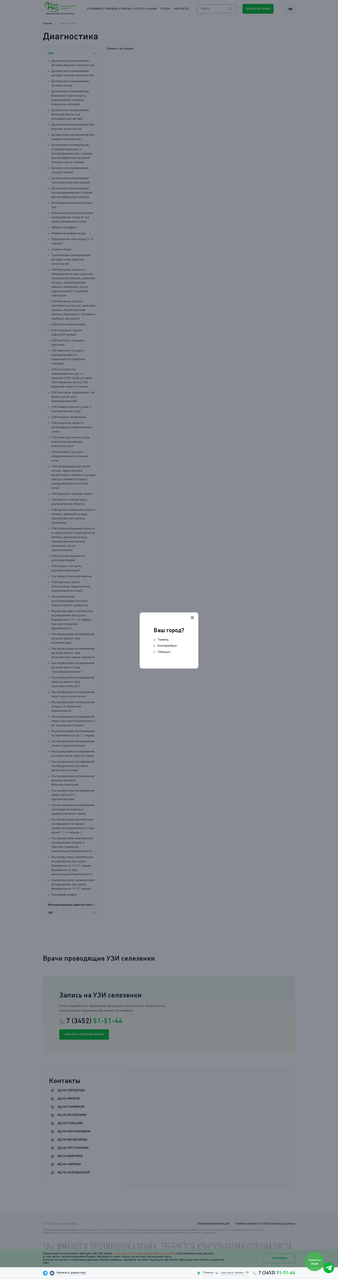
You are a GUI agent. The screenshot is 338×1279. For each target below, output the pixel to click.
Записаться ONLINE (314, 1262)
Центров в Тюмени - (235, 1272)
